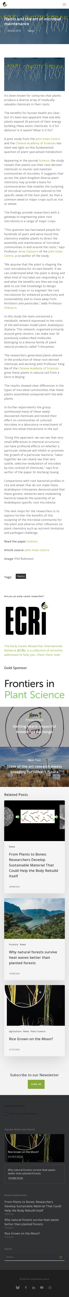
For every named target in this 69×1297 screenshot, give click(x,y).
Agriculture (15, 1031)
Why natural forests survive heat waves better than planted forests (31, 1222)
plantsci (21, 576)
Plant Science (38, 1031)
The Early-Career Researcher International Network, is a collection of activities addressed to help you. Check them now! (33, 650)
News (31, 31)
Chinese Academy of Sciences (36, 143)
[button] (64, 4)
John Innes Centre (48, 139)
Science (44, 160)
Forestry (13, 944)
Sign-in (36, 1084)
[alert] (34, 1113)
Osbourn (10, 308)
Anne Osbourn (28, 251)
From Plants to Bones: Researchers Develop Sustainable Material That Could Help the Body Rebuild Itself (32, 1206)
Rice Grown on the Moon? (22, 1233)
